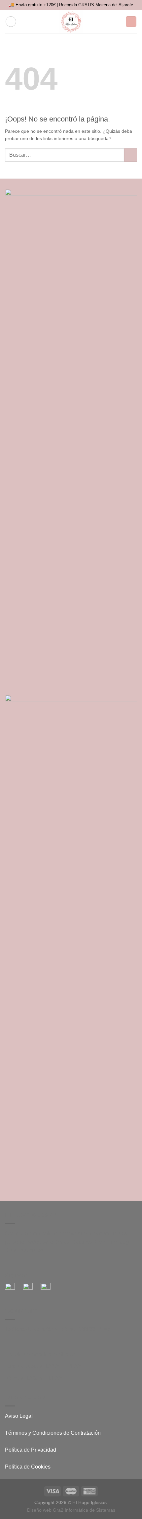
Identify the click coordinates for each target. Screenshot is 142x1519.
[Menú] (11, 21)
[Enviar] (130, 154)
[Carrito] (131, 21)
